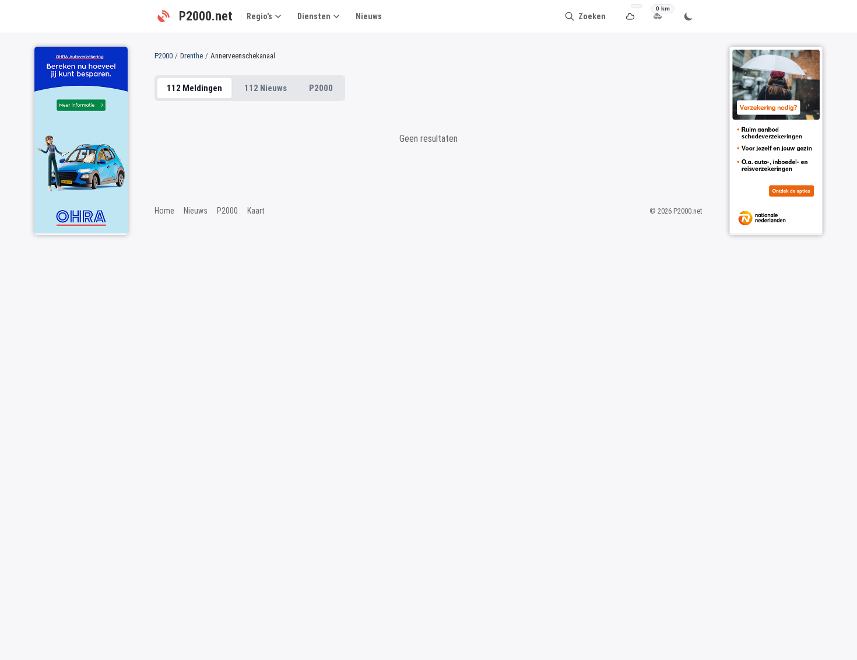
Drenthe (191, 55)
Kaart (256, 210)
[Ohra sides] (81, 140)
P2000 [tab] (321, 88)
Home (164, 210)
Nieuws (369, 16)
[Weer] (630, 16)
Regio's (259, 16)
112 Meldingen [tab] (194, 88)
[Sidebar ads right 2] (776, 140)
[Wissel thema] (689, 16)
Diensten (314, 16)
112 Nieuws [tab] (265, 88)
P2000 (163, 55)
